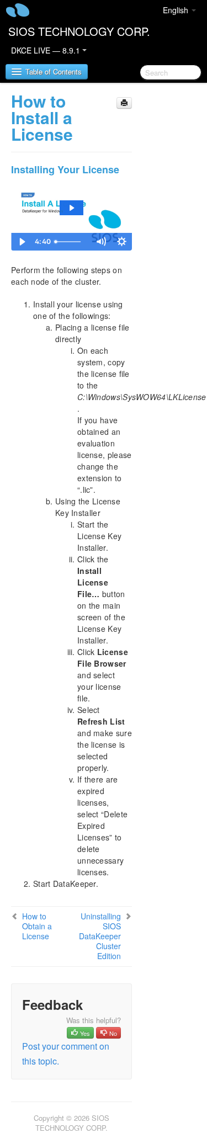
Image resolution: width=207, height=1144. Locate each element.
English (176, 9)
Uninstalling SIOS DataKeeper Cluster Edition (100, 936)
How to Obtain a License (37, 926)
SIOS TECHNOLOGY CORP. (79, 31)
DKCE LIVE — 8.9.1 (46, 50)
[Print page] (124, 103)
